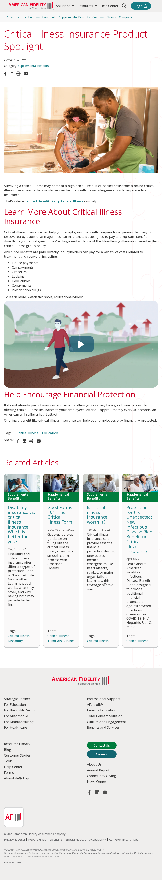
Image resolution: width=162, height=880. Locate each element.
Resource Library (17, 743)
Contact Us (102, 745)
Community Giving (101, 776)
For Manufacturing (19, 721)
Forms (9, 772)
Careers (102, 754)
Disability (15, 641)
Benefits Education (101, 710)
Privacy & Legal (14, 839)
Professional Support (103, 698)
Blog (7, 749)
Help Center (109, 6)
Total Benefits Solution (104, 716)
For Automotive (16, 716)
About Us (94, 764)
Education (50, 433)
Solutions (63, 6)
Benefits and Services (103, 727)
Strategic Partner (17, 698)
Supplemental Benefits (74, 17)
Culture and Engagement (106, 721)
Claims (69, 641)
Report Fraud (37, 839)
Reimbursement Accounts (39, 17)
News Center (96, 781)
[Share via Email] (26, 73)
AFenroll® (95, 704)
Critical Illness (27, 433)
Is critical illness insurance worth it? (97, 514)
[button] (81, 344)
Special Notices (76, 839)
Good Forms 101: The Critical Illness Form (59, 514)
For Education (15, 704)
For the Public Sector (20, 710)
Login (138, 6)
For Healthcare (15, 727)
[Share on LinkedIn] (11, 73)
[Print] (18, 73)
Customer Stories (104, 17)
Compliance (126, 17)
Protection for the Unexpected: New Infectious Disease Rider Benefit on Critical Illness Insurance (140, 529)
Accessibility (97, 839)
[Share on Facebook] (5, 73)
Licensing (56, 839)
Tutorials (54, 641)
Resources (86, 6)
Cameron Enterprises (123, 839)
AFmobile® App (16, 778)
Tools (8, 761)
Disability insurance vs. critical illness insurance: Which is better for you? (21, 524)
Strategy (13, 17)
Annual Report (98, 770)
